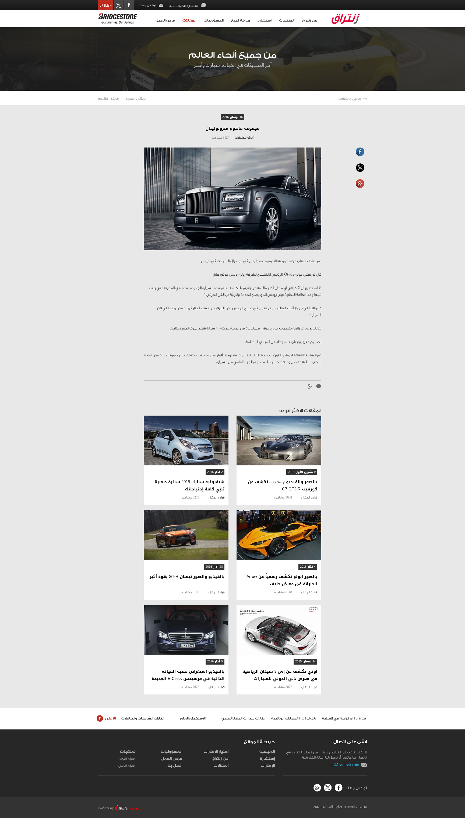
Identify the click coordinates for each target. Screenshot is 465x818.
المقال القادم (108, 99)
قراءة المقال (309, 497)
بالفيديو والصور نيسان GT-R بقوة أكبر (187, 576)
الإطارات (268, 766)
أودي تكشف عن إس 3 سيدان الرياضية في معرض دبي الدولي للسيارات (279, 675)
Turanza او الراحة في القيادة (344, 718)
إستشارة (265, 20)
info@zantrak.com (345, 764)
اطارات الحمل (127, 766)
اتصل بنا (175, 766)
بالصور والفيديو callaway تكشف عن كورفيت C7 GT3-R (282, 485)
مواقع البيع (240, 20)
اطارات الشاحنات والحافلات (142, 718)
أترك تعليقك (244, 137)
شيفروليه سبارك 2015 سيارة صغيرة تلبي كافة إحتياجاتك (189, 485)
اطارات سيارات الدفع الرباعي (243, 718)
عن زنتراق (309, 20)
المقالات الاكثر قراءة (300, 410)
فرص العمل (165, 20)
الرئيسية (267, 752)
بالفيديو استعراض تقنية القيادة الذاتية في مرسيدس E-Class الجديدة (188, 675)
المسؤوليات (214, 20)
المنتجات (286, 20)
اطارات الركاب (127, 759)
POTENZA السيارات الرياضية (293, 718)
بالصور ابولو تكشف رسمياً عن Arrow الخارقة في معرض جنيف (281, 580)
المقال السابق (135, 99)
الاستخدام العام (193, 718)
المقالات (189, 20)
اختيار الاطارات (216, 752)
